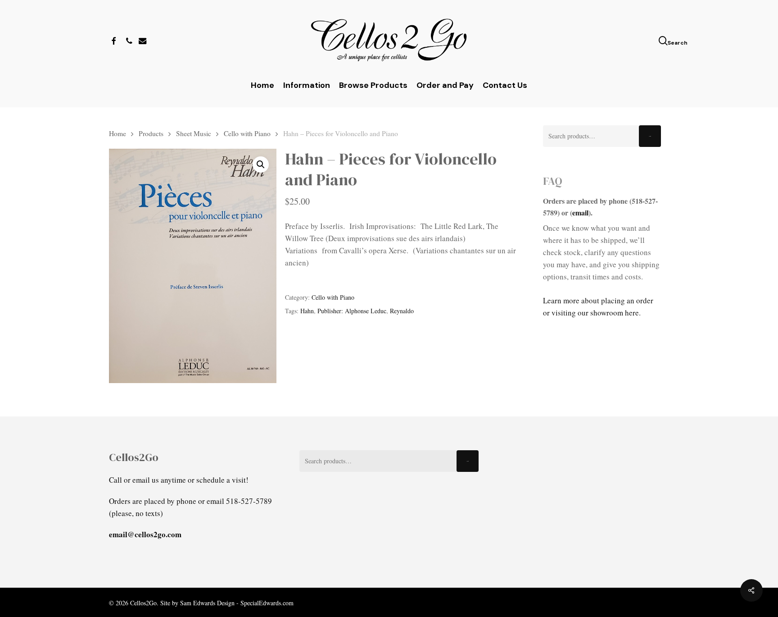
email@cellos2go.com (145, 534)
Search (650, 136)
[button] (261, 164)
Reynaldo (402, 310)
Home (117, 133)
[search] (664, 41)
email (580, 212)
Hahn (307, 310)
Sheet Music (193, 133)
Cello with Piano (247, 133)
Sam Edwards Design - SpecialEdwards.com (237, 603)
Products (151, 133)
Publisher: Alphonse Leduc (351, 310)
